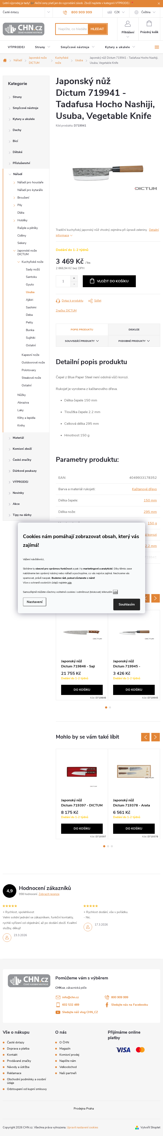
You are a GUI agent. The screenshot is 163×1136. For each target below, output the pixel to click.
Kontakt (12, 1055)
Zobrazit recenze (49, 894)
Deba (29, 315)
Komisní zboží (22, 449)
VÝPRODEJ (20, 482)
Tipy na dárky (22, 515)
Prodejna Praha (84, 1109)
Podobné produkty (131, 341)
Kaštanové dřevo (144, 489)
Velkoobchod (68, 1067)
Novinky (18, 493)
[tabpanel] (82, 655)
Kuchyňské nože (32, 262)
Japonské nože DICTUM (27, 252)
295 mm (150, 512)
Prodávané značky (19, 1061)
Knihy (21, 425)
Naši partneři (67, 1073)
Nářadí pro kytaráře (30, 190)
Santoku (31, 277)
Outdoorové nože (33, 363)
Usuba (30, 292)
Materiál (18, 438)
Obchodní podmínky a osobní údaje (26, 1081)
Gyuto (30, 285)
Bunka (30, 330)
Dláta (20, 213)
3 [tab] (112, 846)
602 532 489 (70, 1005)
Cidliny (21, 236)
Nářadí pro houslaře (30, 182)
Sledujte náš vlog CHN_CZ (80, 1012)
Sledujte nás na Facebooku (129, 1005)
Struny (17, 97)
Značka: (66, 311)
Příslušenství (21, 163)
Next (155, 598)
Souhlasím (127, 604)
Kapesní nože (30, 355)
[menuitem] (16, 47)
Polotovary (29, 370)
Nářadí (17, 174)
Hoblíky (22, 220)
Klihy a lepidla (26, 418)
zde (69, 582)
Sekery (21, 243)
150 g (152, 523)
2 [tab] (110, 707)
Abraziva (23, 403)
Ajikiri (29, 300)
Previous (145, 598)
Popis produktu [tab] (82, 329)
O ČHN (64, 1042)
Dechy (17, 130)
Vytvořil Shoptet (150, 1127)
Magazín (64, 1048)
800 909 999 (119, 997)
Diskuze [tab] (134, 329)
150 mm (150, 500)
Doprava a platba (18, 1049)
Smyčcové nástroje (25, 108)
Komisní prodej (69, 1055)
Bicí (15, 141)
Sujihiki (30, 338)
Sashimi (31, 307)
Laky (20, 410)
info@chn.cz (70, 997)
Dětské (17, 152)
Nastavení (34, 602)
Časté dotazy (11, 12)
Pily (19, 205)
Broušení (23, 198)
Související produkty (79, 341)
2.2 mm (151, 546)
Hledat (97, 29)
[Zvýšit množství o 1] (73, 278)
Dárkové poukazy (25, 471)
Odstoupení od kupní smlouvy (27, 1089)
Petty (29, 322)
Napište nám (67, 1061)
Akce (16, 504)
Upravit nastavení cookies (82, 1127)
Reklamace (14, 1073)
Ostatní (31, 345)
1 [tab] (106, 707)
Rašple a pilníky (27, 228)
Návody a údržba (18, 1067)
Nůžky (21, 395)
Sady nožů (33, 269)
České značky (22, 460)
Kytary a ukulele (24, 119)
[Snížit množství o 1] (73, 284)
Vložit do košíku (113, 281)
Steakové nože (31, 378)
